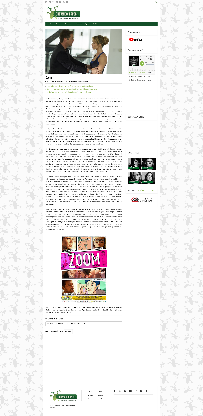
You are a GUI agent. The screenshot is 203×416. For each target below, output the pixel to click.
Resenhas (68, 24)
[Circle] (67, 2)
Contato (90, 399)
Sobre (58, 24)
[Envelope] (57, 2)
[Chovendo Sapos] (63, 19)
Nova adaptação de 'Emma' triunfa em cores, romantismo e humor (70, 86)
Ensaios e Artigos (82, 24)
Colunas (90, 395)
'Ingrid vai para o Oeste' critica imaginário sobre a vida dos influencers (72, 89)
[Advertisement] (119, 12)
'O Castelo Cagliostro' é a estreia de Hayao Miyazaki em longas (69, 92)
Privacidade (100, 399)
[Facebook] (46, 2)
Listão (95, 24)
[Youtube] (63, 2)
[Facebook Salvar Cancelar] (146, 391)
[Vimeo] (60, 2)
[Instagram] (53, 2)
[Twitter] (50, 2)
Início (50, 24)
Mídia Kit (100, 395)
